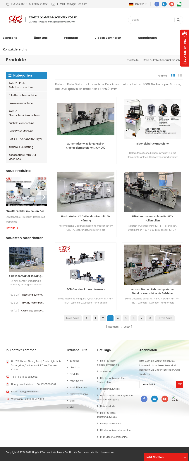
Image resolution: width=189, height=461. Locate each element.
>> (150, 318)
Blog (72, 401)
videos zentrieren (107, 37)
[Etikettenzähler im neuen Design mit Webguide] (26, 191)
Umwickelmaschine (20, 103)
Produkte (71, 37)
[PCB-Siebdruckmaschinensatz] (85, 265)
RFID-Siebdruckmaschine (114, 437)
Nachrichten (147, 37)
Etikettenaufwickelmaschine (115, 430)
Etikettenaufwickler (110, 389)
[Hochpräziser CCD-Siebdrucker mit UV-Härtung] (85, 192)
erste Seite (72, 318)
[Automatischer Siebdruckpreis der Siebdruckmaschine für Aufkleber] (152, 265)
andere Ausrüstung (20, 147)
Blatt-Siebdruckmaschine (152, 144)
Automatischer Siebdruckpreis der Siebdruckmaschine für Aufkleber (152, 292)
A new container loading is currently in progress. (26, 276)
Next (44, 197)
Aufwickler (105, 371)
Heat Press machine (21, 131)
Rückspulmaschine (110, 424)
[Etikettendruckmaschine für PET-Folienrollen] (152, 192)
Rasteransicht (173, 76)
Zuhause (74, 361)
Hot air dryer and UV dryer (25, 139)
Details (10, 228)
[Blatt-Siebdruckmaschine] (152, 119)
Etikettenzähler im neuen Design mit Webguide (26, 211)
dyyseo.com (107, 452)
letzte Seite (165, 318)
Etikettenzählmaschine (22, 95)
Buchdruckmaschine (21, 123)
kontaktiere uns (15, 49)
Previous (9, 197)
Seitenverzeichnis (79, 394)
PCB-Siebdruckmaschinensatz (86, 289)
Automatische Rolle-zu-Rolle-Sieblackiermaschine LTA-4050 (85, 146)
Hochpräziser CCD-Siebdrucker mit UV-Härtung (85, 219)
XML (72, 407)
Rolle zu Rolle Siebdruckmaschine (163, 60)
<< (87, 318)
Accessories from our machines (22, 157)
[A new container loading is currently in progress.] (26, 259)
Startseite (10, 37)
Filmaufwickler (108, 406)
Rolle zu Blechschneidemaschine (24, 113)
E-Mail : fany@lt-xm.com (72, 4)
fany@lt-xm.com (29, 392)
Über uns (41, 37)
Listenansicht (180, 76)
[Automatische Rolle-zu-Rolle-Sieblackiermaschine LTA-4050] (85, 119)
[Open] (184, 48)
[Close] (184, 69)
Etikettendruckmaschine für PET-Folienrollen (152, 219)
